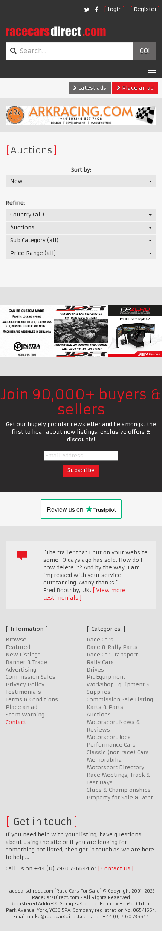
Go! (144, 51)
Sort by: (81, 169)
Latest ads (91, 87)
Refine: (15, 202)
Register (145, 9)
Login (114, 9)
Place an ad (137, 87)
